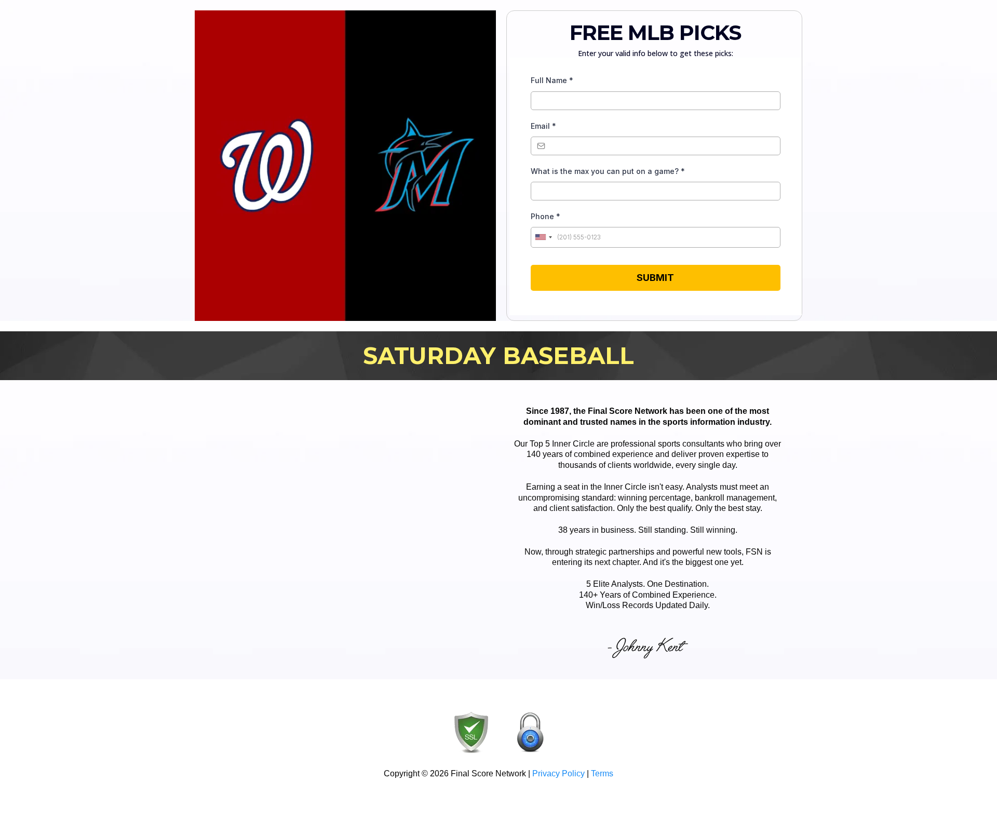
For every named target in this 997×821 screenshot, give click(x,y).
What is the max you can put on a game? (608, 171)
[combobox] (543, 237)
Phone (545, 216)
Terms (602, 773)
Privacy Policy (558, 773)
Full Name (552, 80)
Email (543, 126)
